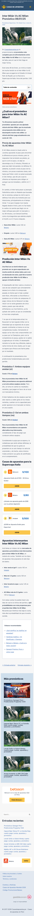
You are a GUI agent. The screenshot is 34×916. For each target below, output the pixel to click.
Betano (6, 228)
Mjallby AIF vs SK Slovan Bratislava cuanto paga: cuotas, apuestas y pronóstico (16, 851)
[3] (5, 518)
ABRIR (17, 486)
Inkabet (15, 420)
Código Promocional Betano (12, 890)
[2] (5, 495)
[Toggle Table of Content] (28, 87)
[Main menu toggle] (30, 7)
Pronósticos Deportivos (9, 23)
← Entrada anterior (8, 665)
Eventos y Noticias (9, 885)
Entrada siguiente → (25, 665)
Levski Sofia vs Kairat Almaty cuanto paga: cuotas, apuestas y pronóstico (16, 750)
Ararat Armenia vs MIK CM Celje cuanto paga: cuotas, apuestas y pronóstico (16, 775)
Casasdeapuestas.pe (11, 49)
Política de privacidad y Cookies (12, 873)
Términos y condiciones (10, 879)
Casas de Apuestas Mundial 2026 (14, 887)
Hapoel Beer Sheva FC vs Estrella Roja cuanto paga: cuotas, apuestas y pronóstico (16, 725)
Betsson (23, 233)
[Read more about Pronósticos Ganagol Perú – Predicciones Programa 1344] (17, 690)
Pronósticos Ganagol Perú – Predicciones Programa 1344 (14, 701)
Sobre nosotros (7, 876)
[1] (5, 472)
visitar (26, 861)
